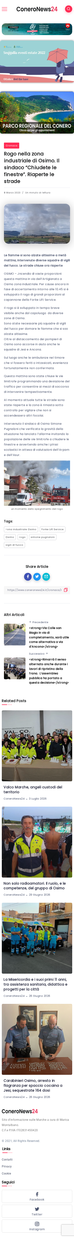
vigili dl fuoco (14, 544)
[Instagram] (37, 1226)
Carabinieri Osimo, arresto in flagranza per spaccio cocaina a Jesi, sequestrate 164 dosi (33, 1085)
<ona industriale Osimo (21, 529)
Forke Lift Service (52, 529)
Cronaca (11, 145)
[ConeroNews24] (37, 9)
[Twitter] (37, 1211)
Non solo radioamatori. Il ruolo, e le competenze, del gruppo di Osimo (35, 886)
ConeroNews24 (14, 798)
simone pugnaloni (43, 537)
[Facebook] (37, 1196)
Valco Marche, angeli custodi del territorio (33, 790)
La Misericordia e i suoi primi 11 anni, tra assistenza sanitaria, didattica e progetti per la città (36, 984)
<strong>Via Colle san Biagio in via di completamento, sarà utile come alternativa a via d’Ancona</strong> (49, 637)
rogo (22, 537)
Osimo (10, 537)
